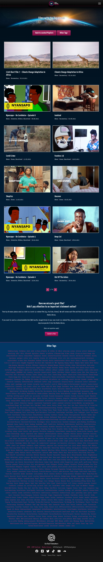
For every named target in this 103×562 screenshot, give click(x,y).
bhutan (96, 363)
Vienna (44, 516)
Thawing (7, 502)
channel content (46, 372)
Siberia (41, 488)
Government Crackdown (74, 419)
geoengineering (33, 417)
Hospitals (60, 429)
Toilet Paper (43, 504)
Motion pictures (37, 452)
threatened (20, 504)
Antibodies (87, 356)
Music (65, 452)
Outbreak (56, 462)
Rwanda (21, 483)
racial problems (38, 474)
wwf (73, 523)
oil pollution (75, 459)
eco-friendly (44, 396)
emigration (66, 398)
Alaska (72, 353)
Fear (73, 405)
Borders (67, 367)
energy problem (15, 400)
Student (19, 497)
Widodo (61, 521)
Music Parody (83, 452)
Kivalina (12, 443)
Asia (68, 358)
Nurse (50, 459)
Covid (42, 384)
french (9, 415)
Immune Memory (60, 431)
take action (29, 500)
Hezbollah (52, 426)
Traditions (79, 504)
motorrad (45, 452)
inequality (66, 434)
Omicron (21, 462)
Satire (48, 483)
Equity (71, 400)
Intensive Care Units (63, 436)
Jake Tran (90, 438)
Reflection (57, 476)
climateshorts (9, 379)
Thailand (91, 500)
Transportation (9, 507)
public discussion (64, 471)
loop (55, 445)
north (13, 459)
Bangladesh (30, 363)
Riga (83, 478)
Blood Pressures (31, 367)
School (53, 483)
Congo (49, 382)
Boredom (72, 367)
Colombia (84, 379)
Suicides (53, 497)
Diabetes (68, 389)
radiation (52, 474)
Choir (15, 374)
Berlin (91, 363)
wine (71, 521)
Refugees (74, 476)
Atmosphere (31, 360)
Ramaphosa (78, 474)
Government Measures (13, 422)
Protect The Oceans (32, 471)
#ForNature (22, 351)
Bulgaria (21, 370)
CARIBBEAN (19, 372)
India (35, 434)
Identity (25, 431)
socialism (61, 490)
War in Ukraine (44, 519)
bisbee (74, 365)
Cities (50, 374)
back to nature (16, 363)
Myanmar (49, 455)
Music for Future (73, 452)
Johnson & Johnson (52, 441)
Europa (95, 400)
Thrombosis (28, 504)
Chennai (54, 372)
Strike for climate (11, 497)
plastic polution (63, 467)
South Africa (27, 493)
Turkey (46, 507)
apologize (20, 358)
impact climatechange (13, 434)
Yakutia (78, 523)
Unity (34, 511)
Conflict (44, 382)
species (90, 493)
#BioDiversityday (13, 351)
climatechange (90, 377)
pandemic (15, 464)
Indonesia (41, 434)
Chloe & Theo (9, 374)
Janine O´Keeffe (20, 441)
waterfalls (85, 519)
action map (66, 351)
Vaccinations (22, 514)
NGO (68, 457)
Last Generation (62, 443)
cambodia (61, 370)
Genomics (25, 417)
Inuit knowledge (23, 438)
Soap (97, 488)
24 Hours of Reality (41, 351)
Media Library (46, 547)
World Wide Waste (60, 523)
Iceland (20, 431)
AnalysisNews (28, 356)
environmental (49, 400)
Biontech (62, 365)
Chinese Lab (93, 372)
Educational (8, 398)
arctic (30, 358)
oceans (69, 459)
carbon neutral (93, 370)
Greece (48, 422)
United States (92, 509)
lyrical (74, 445)
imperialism (29, 434)
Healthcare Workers (32, 426)
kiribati (96, 441)
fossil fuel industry (41, 412)
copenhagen (18, 384)
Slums (80, 488)
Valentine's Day (85, 514)
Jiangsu (36, 441)
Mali (89, 445)
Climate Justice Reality (58, 377)
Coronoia (29, 384)
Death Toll (82, 386)
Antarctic (72, 356)
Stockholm (66, 495)
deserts (54, 389)
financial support (10, 410)
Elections (45, 398)
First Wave (35, 410)
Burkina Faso (28, 370)
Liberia (14, 445)
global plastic (25, 419)
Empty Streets (83, 398)
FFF (89, 405)
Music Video (91, 452)
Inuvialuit (41, 438)
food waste (85, 410)
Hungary (75, 429)
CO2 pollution (53, 379)
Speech (95, 493)
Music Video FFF (10, 455)
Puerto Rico (9, 474)
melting (68, 448)
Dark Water (65, 386)
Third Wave (94, 502)
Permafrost (74, 464)
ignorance (36, 431)
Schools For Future (61, 483)
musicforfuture (20, 455)
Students (25, 497)
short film (35, 488)
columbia (90, 379)
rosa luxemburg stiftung (78, 481)
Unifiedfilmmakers (47, 509)
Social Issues (40, 490)
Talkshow (44, 500)
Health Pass (79, 424)
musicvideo (29, 455)
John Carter (42, 441)
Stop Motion (74, 495)
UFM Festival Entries (91, 507)
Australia (45, 360)
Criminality (19, 386)
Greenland (65, 422)
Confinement (37, 382)
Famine (49, 405)
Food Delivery (77, 410)
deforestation (90, 386)
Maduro (79, 445)
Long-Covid (50, 445)
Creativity (84, 384)
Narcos (69, 455)
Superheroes (60, 497)
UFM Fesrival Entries (65, 507)
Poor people (54, 469)
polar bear (27, 469)
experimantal (38, 403)
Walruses (36, 519)
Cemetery (30, 372)
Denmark (26, 389)
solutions (14, 493)
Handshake (39, 424)
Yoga (87, 523)
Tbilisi (55, 500)
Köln (29, 443)
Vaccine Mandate (43, 514)
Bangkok (23, 363)
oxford (62, 462)
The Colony (31, 502)
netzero (21, 457)
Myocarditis (56, 455)
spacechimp (79, 493)
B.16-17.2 (8, 363)
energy (8, 400)
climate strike (81, 377)
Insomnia (7, 436)
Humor (70, 429)
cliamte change (57, 374)
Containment (92, 382)
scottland (20, 485)
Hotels (66, 429)
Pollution (47, 469)
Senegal (68, 485)
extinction (67, 403)
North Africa (19, 459)
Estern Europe (88, 400)
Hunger (81, 429)
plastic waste (73, 467)
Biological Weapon (53, 365)
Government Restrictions (28, 422)
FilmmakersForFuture (78, 408)
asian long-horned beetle (78, 358)
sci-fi (69, 483)
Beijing (67, 363)
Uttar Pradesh (83, 511)
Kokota (25, 443)
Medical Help (55, 448)
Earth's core (28, 396)
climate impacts (36, 377)
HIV (65, 426)
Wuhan (69, 523)
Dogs (91, 391)
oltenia (96, 459)
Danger (59, 386)
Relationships (13, 478)
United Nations (82, 509)
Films (86, 408)
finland (18, 410)
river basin (31, 481)
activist (84, 351)
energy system (25, 400)
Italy (85, 438)
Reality (7, 476)
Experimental (47, 403)
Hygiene (86, 429)
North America (28, 459)
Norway (35, 459)
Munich (61, 452)
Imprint (59, 555)
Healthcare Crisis (20, 426)
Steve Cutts (43, 495)
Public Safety (92, 471)
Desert (39, 389)
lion (18, 445)
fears (76, 405)
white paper (50, 521)
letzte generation (92, 443)
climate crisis (26, 377)
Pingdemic (26, 467)
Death (76, 386)
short (29, 488)
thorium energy (11, 504)
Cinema (35, 374)
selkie (63, 485)
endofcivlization (93, 398)
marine (7, 448)
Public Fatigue (74, 471)
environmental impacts (61, 400)
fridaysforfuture (38, 415)
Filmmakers (67, 408)
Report (37, 478)
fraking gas (81, 412)
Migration (44, 450)
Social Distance (21, 490)
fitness (50, 410)
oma (16, 462)
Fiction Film (94, 405)
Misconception (72, 450)
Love (69, 445)
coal (59, 379)
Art (47, 358)
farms (65, 405)
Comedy (96, 379)
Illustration (43, 431)
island (70, 438)
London (36, 445)
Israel (81, 438)
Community (17, 382)
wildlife (66, 521)
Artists (60, 358)
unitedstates (28, 511)
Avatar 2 (78, 360)
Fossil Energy (31, 412)
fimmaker (92, 408)
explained (60, 403)
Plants (39, 467)
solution (8, 493)
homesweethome (13, 429)
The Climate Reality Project (19, 502)
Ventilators (32, 516)
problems (15, 471)
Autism (68, 360)
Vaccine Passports (68, 514)
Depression (33, 389)
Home (68, 426)
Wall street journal (26, 519)
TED (73, 500)
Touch (68, 504)
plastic (44, 467)
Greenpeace (73, 422)
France (88, 412)
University (40, 511)
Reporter (42, 478)
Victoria (38, 516)
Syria (18, 500)
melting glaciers (76, 448)
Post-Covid (87, 469)
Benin (82, 363)
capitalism (80, 370)
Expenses (30, 403)
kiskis (7, 443)
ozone (76, 462)
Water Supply (77, 519)
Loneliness (42, 445)
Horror (54, 429)
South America (36, 493)
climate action (72, 374)
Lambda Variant (44, 443)
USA (77, 511)
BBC (56, 363)
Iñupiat (35, 438)
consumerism (78, 382)
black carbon (90, 365)
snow (84, 488)
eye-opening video (88, 403)
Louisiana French (62, 445)
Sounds (20, 493)
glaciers (64, 417)
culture (35, 386)
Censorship (37, 372)
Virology (74, 516)
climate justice (46, 377)
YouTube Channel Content (35, 526)
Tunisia (41, 507)
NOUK (40, 459)
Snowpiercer (91, 488)
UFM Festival (36, 547)
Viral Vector (67, 516)
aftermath (28, 353)
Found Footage (60, 412)
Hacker (27, 424)
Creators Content (93, 384)
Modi (95, 450)
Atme (25, 360)
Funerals (60, 415)
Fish (40, 410)
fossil (24, 412)
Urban (73, 511)
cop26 (12, 384)
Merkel (8, 450)
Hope (49, 429)
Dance (54, 386)
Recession (13, 476)
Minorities (64, 450)
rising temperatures (14, 481)
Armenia (42, 358)
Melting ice (85, 448)
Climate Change (93, 374)
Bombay (61, 367)
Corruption (36, 384)
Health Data (60, 424)
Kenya (81, 441)
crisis (24, 386)
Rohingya (51, 481)
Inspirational (15, 436)
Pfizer (95, 464)
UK (13, 509)
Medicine (62, 448)
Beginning (61, 363)
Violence (60, 516)
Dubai (79, 393)
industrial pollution (50, 434)
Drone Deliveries (66, 393)
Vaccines (77, 514)
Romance (57, 481)
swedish (86, 497)
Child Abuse (60, 372)
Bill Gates (28, 365)
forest (7, 412)
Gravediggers (41, 422)
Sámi (36, 483)
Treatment (26, 507)
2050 (32, 351)
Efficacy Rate (28, 398)
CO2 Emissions (44, 379)
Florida (60, 410)
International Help (75, 436)
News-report (56, 457)
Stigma (50, 495)
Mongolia (11, 452)
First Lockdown (26, 410)
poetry (9, 469)
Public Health (83, 471)
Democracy (19, 389)
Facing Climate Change (12, 405)
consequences (56, 382)
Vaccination (91, 511)
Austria (51, 360)
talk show (37, 500)
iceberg (15, 431)
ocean (54, 459)
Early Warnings (92, 393)
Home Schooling (83, 426)
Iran (54, 438)
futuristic (84, 415)
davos (72, 386)
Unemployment (36, 509)
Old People (90, 459)
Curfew (43, 386)
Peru (91, 464)
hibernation (59, 426)
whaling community (30, 521)
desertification (46, 389)
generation (11, 417)
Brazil (87, 367)
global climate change (74, 417)
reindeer (96, 476)
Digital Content (14, 391)
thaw (96, 500)
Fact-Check (26, 405)
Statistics (36, 495)
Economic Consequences (56, 396)
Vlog (94, 516)
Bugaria (15, 370)
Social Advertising (10, 490)
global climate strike (88, 417)
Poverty (93, 469)
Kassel (77, 441)
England (33, 400)
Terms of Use (51, 555)
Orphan (46, 462)
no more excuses (85, 457)
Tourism (73, 504)
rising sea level (89, 478)
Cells (25, 372)
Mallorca (94, 445)
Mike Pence (51, 450)
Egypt (34, 398)
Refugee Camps (65, 476)
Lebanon (79, 443)
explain (54, 403)
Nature (85, 455)
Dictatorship (75, 389)
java (31, 441)
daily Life (49, 386)
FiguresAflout (12, 408)
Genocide (18, 417)
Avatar (73, 360)
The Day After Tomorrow (43, 502)
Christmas (29, 374)
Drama (58, 393)
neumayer (27, 457)
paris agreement (40, 464)
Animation (65, 356)
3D (48, 351)
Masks (23, 448)
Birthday (68, 365)
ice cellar (93, 429)
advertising (11, 353)
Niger (71, 457)
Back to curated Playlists (44, 33)
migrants (37, 450)
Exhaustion (23, 403)
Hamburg (32, 424)
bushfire (35, 370)
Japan (27, 441)
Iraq (57, 438)
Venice (26, 516)
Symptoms (13, 500)
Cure (39, 386)
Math (36, 448)
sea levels (40, 485)
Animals (44, 356)
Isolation (75, 438)
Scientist (94, 483)
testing (86, 500)
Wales (18, 519)
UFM (28, 547)
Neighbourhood (92, 455)
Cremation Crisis (10, 386)
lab (37, 443)
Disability (31, 391)
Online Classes (39, 462)
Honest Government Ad (33, 429)
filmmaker (60, 408)
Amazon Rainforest (12, 356)
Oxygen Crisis (69, 462)
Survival (75, 497)
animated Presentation (54, 356)
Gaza (94, 415)
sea (25, 485)
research (48, 478)
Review (71, 478)
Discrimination (48, 391)
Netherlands (14, 457)
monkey (17, 452)
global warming (34, 419)
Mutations (43, 455)
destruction (61, 389)
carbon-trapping (10, 372)
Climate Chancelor (83, 374)
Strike (93, 495)
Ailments (42, 353)
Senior (73, 485)
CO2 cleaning (35, 379)
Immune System (81, 431)
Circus (45, 374)
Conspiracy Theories (68, 382)
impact (96, 431)
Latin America (72, 443)
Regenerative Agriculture (85, 476)
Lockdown (23, 445)
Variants (93, 514)
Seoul (77, 485)
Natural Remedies (77, 455)
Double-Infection (32, 393)
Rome (68, 481)
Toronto (63, 504)
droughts (74, 393)
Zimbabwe (62, 526)
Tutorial (51, 507)
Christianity (21, 374)
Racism (46, 474)
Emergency (59, 398)
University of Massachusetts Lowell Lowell (57, 511)
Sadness (27, 483)
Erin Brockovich (78, 400)
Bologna (49, 367)
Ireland (61, 438)
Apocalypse (12, 358)
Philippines (19, 467)
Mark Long (13, 448)
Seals (46, 485)
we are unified (13, 521)
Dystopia (84, 393)
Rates (84, 474)
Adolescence (91, 351)
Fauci (69, 405)
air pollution (49, 353)
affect (18, 353)
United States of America (15, 511)
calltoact (54, 370)
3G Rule (52, 351)
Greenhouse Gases (56, 422)
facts (32, 405)
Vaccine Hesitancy (32, 514)
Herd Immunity (43, 426)
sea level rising (31, 485)
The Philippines (80, 502)
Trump (36, 507)
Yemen (83, 523)
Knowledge (18, 443)
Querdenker (29, 474)
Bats (43, 363)
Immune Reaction (71, 431)
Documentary (85, 391)
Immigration (51, 431)
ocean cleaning (61, 459)
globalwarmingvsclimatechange (49, 419)
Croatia (29, 386)
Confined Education (27, 382)
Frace (75, 412)
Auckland (38, 360)
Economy (73, 396)
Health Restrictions (90, 424)
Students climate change (36, 497)
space (73, 493)
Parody (48, 464)
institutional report (50, 436)
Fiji (18, 408)
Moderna (90, 450)
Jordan (61, 441)
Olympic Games (9, 462)
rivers (46, 481)
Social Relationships (51, 490)
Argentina (36, 358)
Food (70, 410)
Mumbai (55, 452)
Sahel (32, 483)
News (50, 457)
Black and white (81, 365)
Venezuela (20, 516)
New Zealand (44, 457)
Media (40, 448)
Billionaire (35, 365)
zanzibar (46, 526)
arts (64, 358)
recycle (30, 476)
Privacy (9, 471)
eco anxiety (36, 396)
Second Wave (56, 485)
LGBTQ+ (8, 445)
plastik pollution (88, 467)
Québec (23, 474)
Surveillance (68, 497)
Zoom (73, 526)
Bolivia (44, 367)
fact (21, 405)
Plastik (80, 467)
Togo (38, 504)
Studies (47, 497)
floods (55, 410)
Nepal (8, 457)
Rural (93, 481)
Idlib (30, 431)
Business (41, 370)
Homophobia (22, 429)
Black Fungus (12, 367)
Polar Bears (34, 469)
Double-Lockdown (43, 393)
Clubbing (27, 379)
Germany (46, 417)
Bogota (39, 367)
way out (91, 519)
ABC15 (60, 351)
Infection (73, 434)
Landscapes (53, 443)
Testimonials (79, 500)
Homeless (92, 426)
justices (71, 441)
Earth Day (10, 396)
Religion (20, 478)
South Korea (55, 493)
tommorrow (56, 504)
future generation (74, 415)
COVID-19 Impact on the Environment (69, 384)
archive (26, 358)
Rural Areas (9, 483)
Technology (68, 500)
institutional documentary (35, 436)
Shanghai (91, 485)
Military (58, 450)
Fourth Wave (69, 412)
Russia (16, 483)
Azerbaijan (92, 360)
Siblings (46, 488)
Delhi (96, 386)
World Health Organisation (46, 523)
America (21, 356)
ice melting (8, 431)
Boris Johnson (80, 367)
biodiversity (43, 365)
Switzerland (93, 497)
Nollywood (94, 457)
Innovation (86, 434)
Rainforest (59, 474)
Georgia (41, 417)
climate (65, 374)
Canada (67, 370)
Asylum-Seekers (12, 360)
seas (50, 485)
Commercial (10, 382)
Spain (85, 493)
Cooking (7, 384)
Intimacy (91, 436)
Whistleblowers (41, 521)
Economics (67, 396)
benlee (87, 363)
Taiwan (23, 500)
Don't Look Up (22, 393)
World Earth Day (89, 521)
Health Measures (70, 424)
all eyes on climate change (83, 353)
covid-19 (54, 384)
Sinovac (75, 488)
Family (44, 405)
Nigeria (76, 457)
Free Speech (94, 412)
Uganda (9, 509)
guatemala (10, 424)
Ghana (59, 417)
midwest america (29, 450)
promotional (22, 471)
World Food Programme (31, 523)
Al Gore (67, 353)
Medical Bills (47, 448)
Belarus (72, 363)
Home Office (74, 426)
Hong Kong (44, 429)
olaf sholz (83, 459)
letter (84, 443)
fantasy (54, 405)
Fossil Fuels (51, 412)
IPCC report (48, 438)
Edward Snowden (18, 398)
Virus (90, 516)
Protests (55, 471)
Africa (22, 353)
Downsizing (52, 393)
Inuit (96, 436)
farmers (60, 405)
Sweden (81, 497)
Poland (21, 469)
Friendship (47, 415)
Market (19, 448)
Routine (89, 481)
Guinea (16, 424)
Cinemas (40, 374)
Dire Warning (23, 391)
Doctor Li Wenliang (63, 391)
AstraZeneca (90, 358)
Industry (59, 434)
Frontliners (54, 415)
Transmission (92, 504)
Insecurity (93, 434)
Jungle (66, 441)
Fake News (38, 405)
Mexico (13, 450)
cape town (73, 370)
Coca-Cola (77, 379)
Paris (32, 464)
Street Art (87, 495)
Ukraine (17, 509)
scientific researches (84, 483)
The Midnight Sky (69, 502)
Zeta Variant (54, 526)
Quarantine (16, 474)
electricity (52, 398)
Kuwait (33, 443)
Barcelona (38, 363)
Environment (40, 400)
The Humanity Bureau (57, 502)
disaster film (39, 391)
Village (55, 516)
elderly (39, 398)
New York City (35, 457)
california (48, 370)
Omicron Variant (29, 462)
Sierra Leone (61, 488)
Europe (11, 403)
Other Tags (64, 33)
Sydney (7, 500)
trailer (85, 504)
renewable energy (29, 478)
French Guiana (16, 415)
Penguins (67, 464)
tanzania (50, 500)
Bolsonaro (55, 367)
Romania (63, 481)
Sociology (68, 490)
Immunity (90, 431)
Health (45, 424)
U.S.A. (56, 507)
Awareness (85, 360)
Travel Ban (18, 507)
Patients (60, 464)
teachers (61, 500)
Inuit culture (13, 438)
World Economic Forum (16, 523)
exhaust (16, 403)
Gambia (90, 415)
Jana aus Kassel (9, 441)
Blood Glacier (21, 367)
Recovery (24, 476)
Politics (41, 469)
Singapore (69, 488)
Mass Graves (30, 448)
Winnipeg (76, 521)
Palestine (8, 464)
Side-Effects (53, 488)
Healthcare (11, 426)
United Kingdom (72, 509)
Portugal (68, 469)
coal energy (64, 379)
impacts (23, 434)
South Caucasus (46, 493)
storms (81, 495)
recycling (36, 476)
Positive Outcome (77, 469)
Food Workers (94, 410)
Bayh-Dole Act (50, 363)
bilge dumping (13, 365)
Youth (91, 523)
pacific (81, 462)
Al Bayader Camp (59, 353)
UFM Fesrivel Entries (78, 507)
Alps (93, 353)
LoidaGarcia (30, 445)
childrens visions (76, 372)
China (87, 372)
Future (66, 415)
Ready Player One (92, 474)
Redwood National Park (46, 476)
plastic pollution (52, 467)
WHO (56, 521)
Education (93, 396)
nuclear (45, 459)
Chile (83, 372)
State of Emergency (26, 495)
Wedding (20, 521)
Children (67, 372)
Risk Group (24, 481)
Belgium (77, 363)
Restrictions (64, 478)
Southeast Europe (65, 493)
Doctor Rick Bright (75, 391)
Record (19, 476)
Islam (65, 438)
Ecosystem (80, 396)
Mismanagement (82, 450)
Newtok (63, 457)
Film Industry (32, 408)
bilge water (21, 365)
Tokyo (50, 504)
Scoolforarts (12, 485)
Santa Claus (42, 483)
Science (74, 483)
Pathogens (54, 464)
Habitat (21, 424)
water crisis (58, 519)
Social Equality (31, 490)
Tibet (34, 504)
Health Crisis (52, 424)
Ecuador (87, 396)
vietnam (49, 516)
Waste (52, 519)
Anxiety (94, 356)
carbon (86, 370)
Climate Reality (71, 377)
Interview (85, 436)
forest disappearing (15, 412)
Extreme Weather (77, 403)
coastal (71, 379)
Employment (74, 398)
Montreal (22, 452)
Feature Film (83, 405)
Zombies (68, 526)
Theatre (88, 502)
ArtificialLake (53, 358)
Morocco (28, 452)
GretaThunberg (91, 422)
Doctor (55, 391)
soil (73, 490)
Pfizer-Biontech (10, 467)
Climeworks (17, 379)
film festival (24, 408)
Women (82, 521)
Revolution (77, 478)
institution (23, 436)
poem (95, 467)
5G (56, 351)
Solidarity (85, 490)
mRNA (50, 452)
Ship (25, 488)
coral (24, 384)
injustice (79, 434)
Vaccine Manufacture (55, 514)
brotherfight (8, 370)
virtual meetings (83, 516)
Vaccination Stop (12, 514)
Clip (23, 379)
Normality (7, 459)
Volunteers (12, 519)
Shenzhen (20, 488)
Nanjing (63, 455)
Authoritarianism (59, 360)
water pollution (67, 519)
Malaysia (84, 445)
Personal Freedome (83, 464)
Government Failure (88, 419)
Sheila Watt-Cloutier (11, 488)
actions (73, 351)
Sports (10, 495)
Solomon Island (93, 490)
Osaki (51, 462)
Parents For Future (24, 464)
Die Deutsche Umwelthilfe (88, 389)
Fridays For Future (26, 415)
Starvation (16, 495)
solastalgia (78, 490)
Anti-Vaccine (79, 356)
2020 (28, 351)
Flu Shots (65, 410)
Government (62, 419)
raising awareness (68, 474)
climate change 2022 (14, 377)
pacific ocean (88, 462)
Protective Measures (45, 471)
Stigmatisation (57, 495)
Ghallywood (53, 417)
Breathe (92, 367)
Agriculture (35, 353)
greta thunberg (81, 422)
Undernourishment (25, 509)
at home (20, 360)
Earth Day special (19, 396)
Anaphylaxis (37, 356)
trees (31, 507)
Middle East (19, 450)
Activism (78, 351)
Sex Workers (84, 485)
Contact (85, 382)
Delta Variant (11, 389)
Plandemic (33, 467)
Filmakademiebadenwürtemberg (46, 408)
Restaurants (56, 478)
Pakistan (95, 462)
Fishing (44, 410)
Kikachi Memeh (88, 441)
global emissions (14, 419)
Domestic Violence (11, 393)
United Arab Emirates (60, 509)
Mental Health (94, 448)
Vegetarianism (11, 516)
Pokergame (15, 469)
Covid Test (48, 384)
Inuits (30, 438)
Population (62, 469)
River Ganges (39, 481)
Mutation (36, 455)
